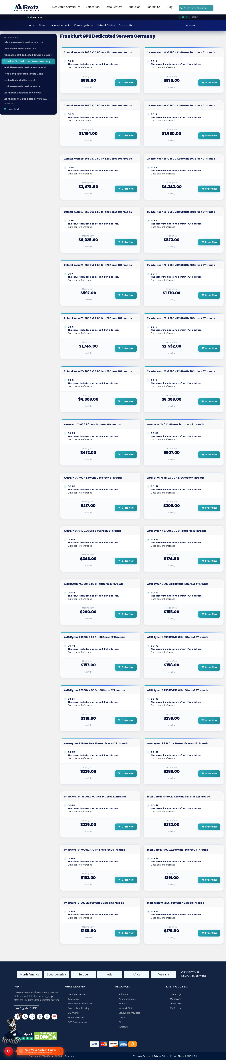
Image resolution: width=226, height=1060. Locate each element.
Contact (123, 1017)
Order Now (127, 82)
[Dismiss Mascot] (20, 1015)
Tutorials (123, 1026)
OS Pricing (73, 1012)
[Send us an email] (54, 1016)
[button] (33, 1051)
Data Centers (114, 7)
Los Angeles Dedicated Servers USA (23, 92)
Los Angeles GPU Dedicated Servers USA (25, 98)
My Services (176, 998)
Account (191, 25)
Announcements (60, 25)
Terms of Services (142, 1056)
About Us (134, 7)
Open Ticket (176, 1003)
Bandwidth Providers (129, 1012)
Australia (163, 974)
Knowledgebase (83, 25)
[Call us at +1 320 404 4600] (25, 1017)
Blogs (121, 1022)
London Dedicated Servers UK (20, 80)
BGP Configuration (77, 1022)
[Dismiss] (59, 1051)
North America (29, 974)
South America (56, 974)
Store (42, 25)
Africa (136, 974)
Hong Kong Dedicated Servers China (23, 73)
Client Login (176, 994)
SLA (195, 1056)
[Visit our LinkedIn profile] (40, 1017)
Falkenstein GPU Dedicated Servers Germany (28, 55)
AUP (189, 1056)
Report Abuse (177, 1056)
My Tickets (175, 1008)
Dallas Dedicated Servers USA (20, 48)
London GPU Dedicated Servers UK (22, 86)
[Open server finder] (8, 1051)
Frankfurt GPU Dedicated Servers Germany (27, 61)
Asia (110, 974)
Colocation (93, 7)
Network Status (106, 25)
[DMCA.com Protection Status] (45, 1035)
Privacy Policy (161, 1056)
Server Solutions (76, 1017)
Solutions (123, 994)
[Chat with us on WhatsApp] (47, 1017)
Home (31, 25)
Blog (169, 7)
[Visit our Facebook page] (17, 1017)
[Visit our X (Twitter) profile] (32, 1017)
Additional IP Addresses (80, 1003)
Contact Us (154, 7)
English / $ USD (28, 1008)
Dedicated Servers (65, 7)
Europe (83, 974)
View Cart (13, 109)
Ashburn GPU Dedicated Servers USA (23, 42)
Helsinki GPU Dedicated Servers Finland (25, 67)
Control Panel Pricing (78, 1008)
